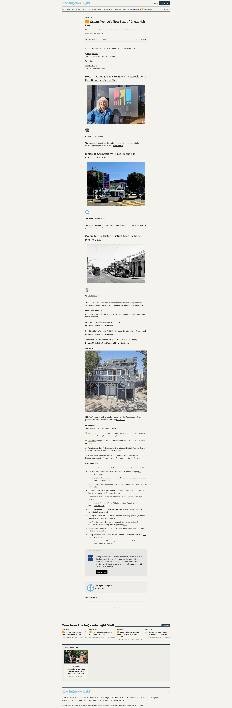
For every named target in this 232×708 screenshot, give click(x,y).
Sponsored (76, 666)
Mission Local (105, 480)
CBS (125, 525)
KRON (142, 468)
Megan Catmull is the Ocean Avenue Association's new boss (108, 48)
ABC (95, 487)
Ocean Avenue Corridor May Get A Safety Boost (102, 322)
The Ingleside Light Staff (95, 33)
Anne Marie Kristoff (95, 136)
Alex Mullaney (93, 296)
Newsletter (89, 17)
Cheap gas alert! (92, 54)
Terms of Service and (127, 705)
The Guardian (101, 531)
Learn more (101, 572)
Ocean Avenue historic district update (100, 56)
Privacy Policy (138, 705)
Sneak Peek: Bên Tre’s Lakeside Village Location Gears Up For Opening (111, 340)
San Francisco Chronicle (111, 493)
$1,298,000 (120, 420)
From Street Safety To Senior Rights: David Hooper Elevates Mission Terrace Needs (115, 331)
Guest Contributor (77, 676)
